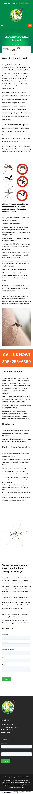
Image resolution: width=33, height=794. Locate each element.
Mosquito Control (7, 730)
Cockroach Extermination (10, 727)
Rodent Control (6, 732)
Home (8, 45)
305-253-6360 (16, 362)
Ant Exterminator (7, 724)
